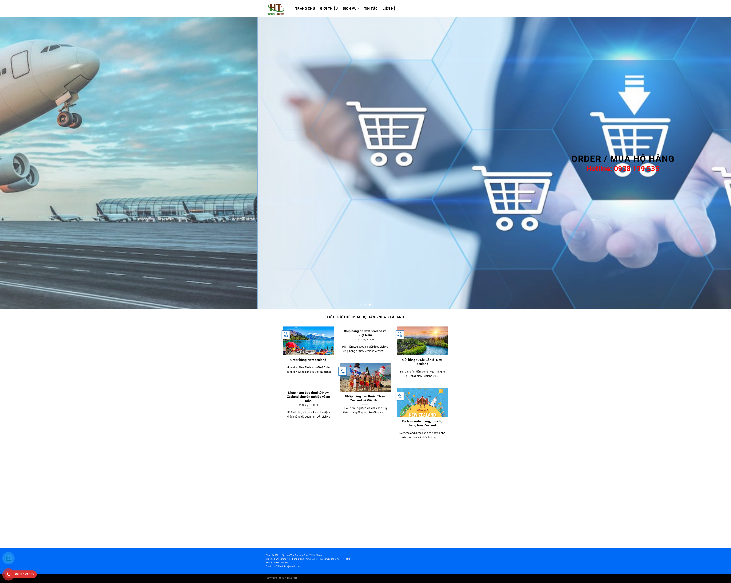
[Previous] (19, 163)
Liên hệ (389, 8)
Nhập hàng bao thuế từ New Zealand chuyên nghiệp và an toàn (308, 397)
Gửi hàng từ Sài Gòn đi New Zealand (422, 362)
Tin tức (371, 8)
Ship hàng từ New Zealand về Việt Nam (365, 333)
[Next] (711, 163)
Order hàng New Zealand (308, 360)
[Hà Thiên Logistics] (278, 8)
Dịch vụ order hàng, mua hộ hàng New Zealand (422, 423)
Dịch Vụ (350, 8)
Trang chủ (305, 8)
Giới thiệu (329, 8)
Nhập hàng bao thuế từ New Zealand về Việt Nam (365, 398)
